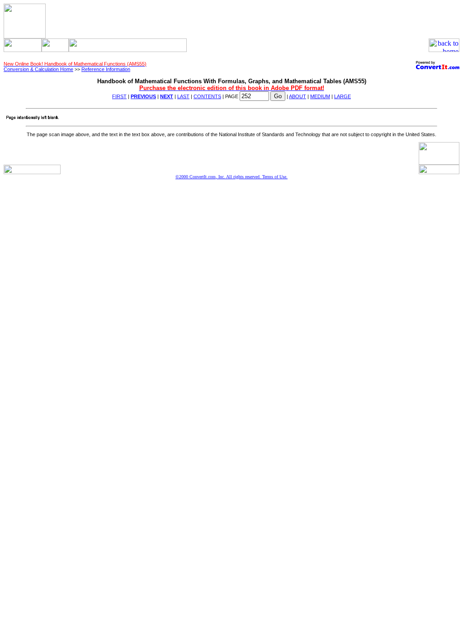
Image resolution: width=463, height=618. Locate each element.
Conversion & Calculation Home (38, 69)
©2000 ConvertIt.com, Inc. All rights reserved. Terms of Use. (231, 176)
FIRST (119, 96)
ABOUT (297, 96)
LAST (183, 96)
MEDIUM (320, 96)
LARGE (342, 96)
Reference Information (105, 69)
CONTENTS (207, 96)
